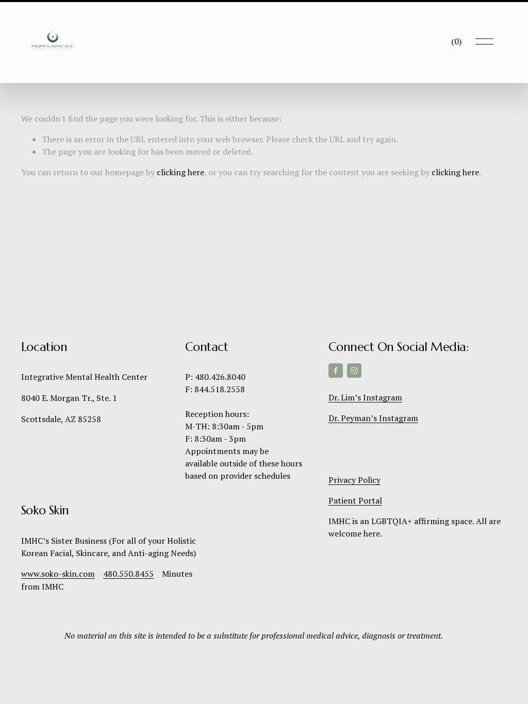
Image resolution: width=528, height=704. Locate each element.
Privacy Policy (354, 479)
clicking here (180, 172)
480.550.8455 (128, 573)
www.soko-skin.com (58, 573)
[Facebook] (335, 370)
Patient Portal (355, 500)
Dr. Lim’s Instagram (365, 397)
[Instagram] (354, 370)
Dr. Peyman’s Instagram (373, 418)
